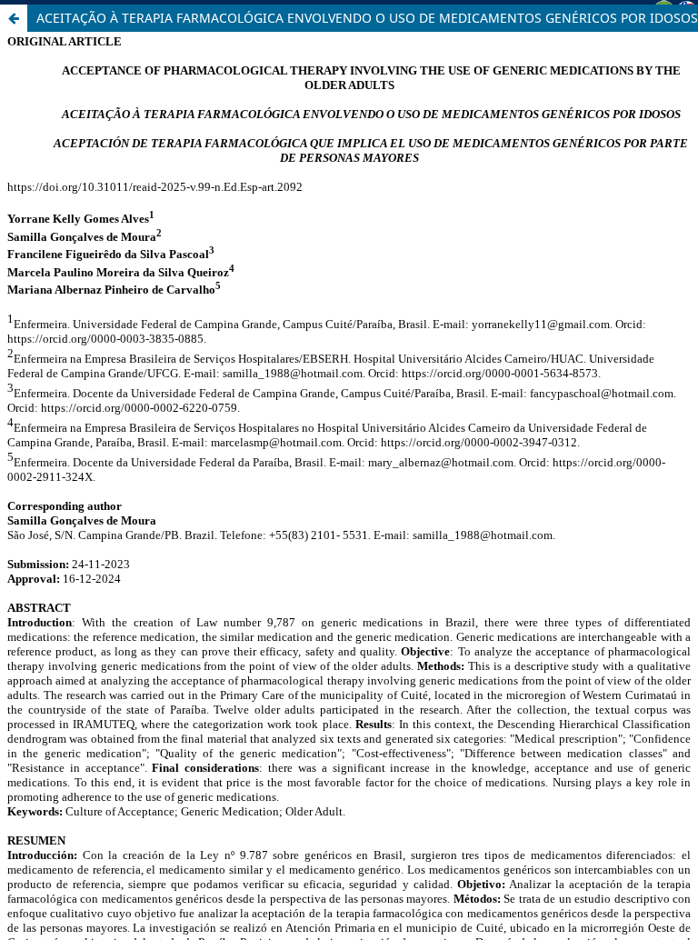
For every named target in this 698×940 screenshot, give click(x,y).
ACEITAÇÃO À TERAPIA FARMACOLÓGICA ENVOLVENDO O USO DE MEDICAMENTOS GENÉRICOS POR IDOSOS (367, 17)
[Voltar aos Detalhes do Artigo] (13, 18)
